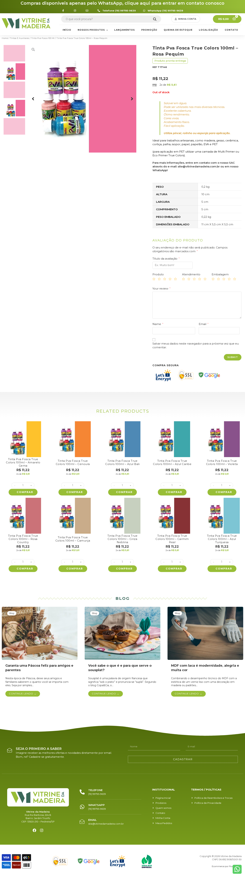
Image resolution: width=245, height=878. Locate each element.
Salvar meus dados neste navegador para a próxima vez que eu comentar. (195, 345)
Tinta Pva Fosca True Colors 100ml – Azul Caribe (172, 462)
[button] (185, 19)
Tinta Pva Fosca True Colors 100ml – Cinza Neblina (122, 539)
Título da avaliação (166, 258)
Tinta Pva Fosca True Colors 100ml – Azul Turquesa (222, 539)
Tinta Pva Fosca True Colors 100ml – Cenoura (73, 462)
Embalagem (220, 274)
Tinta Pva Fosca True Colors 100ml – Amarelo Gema (23, 462)
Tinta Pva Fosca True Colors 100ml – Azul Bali (122, 462)
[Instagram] (41, 830)
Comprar (25, 492)
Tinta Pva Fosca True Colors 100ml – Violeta (222, 462)
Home (5, 38)
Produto (158, 274)
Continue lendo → (22, 693)
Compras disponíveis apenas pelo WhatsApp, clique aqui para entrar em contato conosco (122, 3)
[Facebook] (34, 830)
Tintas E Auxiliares (19, 38)
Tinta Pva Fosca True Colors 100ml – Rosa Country (23, 539)
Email (203, 324)
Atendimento (191, 274)
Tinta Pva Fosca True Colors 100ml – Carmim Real (172, 539)
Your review (161, 288)
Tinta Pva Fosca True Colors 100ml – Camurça (72, 539)
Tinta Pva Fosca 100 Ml (43, 38)
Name (157, 324)
